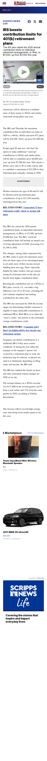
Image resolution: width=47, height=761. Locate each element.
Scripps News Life (11, 22)
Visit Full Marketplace (36, 433)
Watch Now (39, 3)
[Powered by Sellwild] (40, 578)
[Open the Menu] (4, 3)
